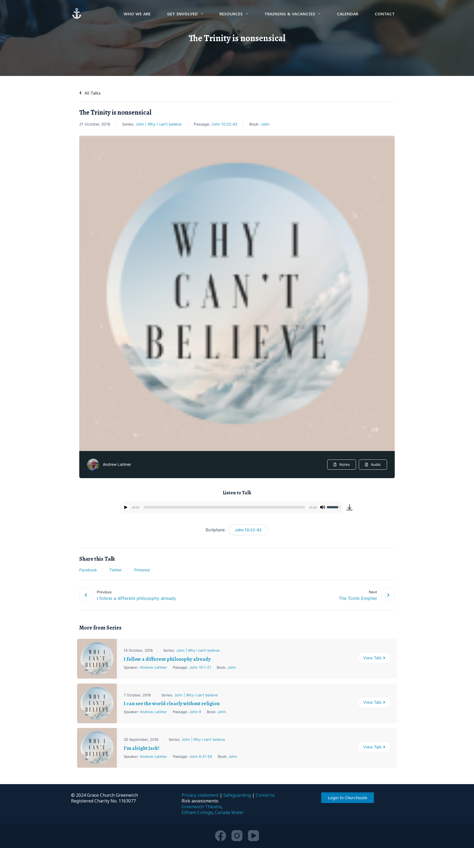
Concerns (265, 795)
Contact (385, 13)
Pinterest (142, 570)
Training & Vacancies (289, 13)
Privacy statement (200, 795)
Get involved (182, 13)
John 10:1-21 (200, 667)
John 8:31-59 (200, 756)
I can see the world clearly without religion (172, 703)
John (265, 124)
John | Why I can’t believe (158, 124)
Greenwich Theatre (202, 807)
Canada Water (229, 812)
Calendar (347, 13)
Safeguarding (237, 795)
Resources (231, 13)
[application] (232, 507)
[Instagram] (237, 835)
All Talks (92, 93)
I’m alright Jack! (141, 748)
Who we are (137, 13)
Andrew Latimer (117, 464)
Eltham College (197, 812)
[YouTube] (253, 835)
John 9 (195, 712)
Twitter (115, 570)
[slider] (224, 507)
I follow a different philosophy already (167, 659)
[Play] (126, 507)
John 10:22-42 (224, 124)
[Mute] (322, 507)
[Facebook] (220, 835)
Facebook (88, 570)
